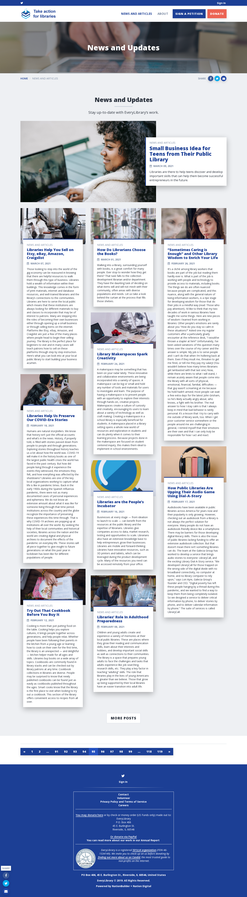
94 (84, 752)
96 (102, 752)
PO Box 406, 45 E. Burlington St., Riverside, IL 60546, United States (123, 875)
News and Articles (136, 14)
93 (75, 752)
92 (65, 752)
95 (93, 752)
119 (160, 752)
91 (56, 752)
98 (121, 752)
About (162, 14)
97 (112, 752)
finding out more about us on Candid (119, 857)
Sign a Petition (189, 14)
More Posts (123, 718)
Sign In (221, 3)
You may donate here (89, 815)
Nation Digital (142, 886)
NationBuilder (121, 886)
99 (130, 752)
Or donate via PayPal (123, 836)
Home (24, 78)
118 (149, 752)
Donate (217, 14)
